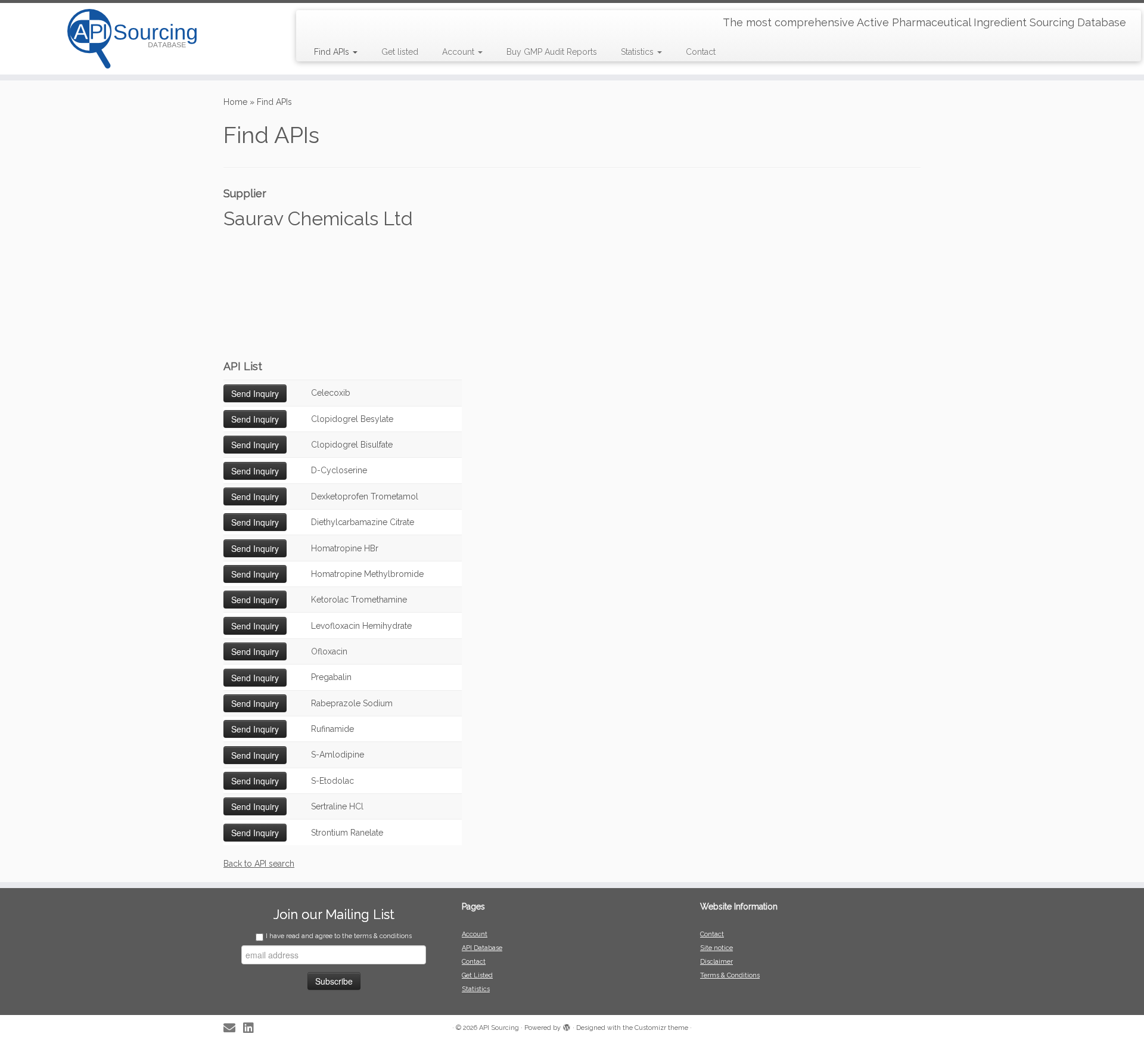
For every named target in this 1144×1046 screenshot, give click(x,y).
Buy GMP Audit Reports (551, 52)
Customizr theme (661, 1028)
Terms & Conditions (730, 975)
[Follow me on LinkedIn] (252, 1028)
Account (459, 52)
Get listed (399, 52)
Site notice (716, 948)
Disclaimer (716, 962)
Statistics (638, 52)
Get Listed (477, 975)
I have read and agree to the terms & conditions (339, 936)
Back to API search (258, 863)
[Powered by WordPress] (566, 1026)
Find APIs (333, 52)
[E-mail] (233, 1028)
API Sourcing (499, 1028)
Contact (701, 52)
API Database (482, 948)
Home (235, 102)
